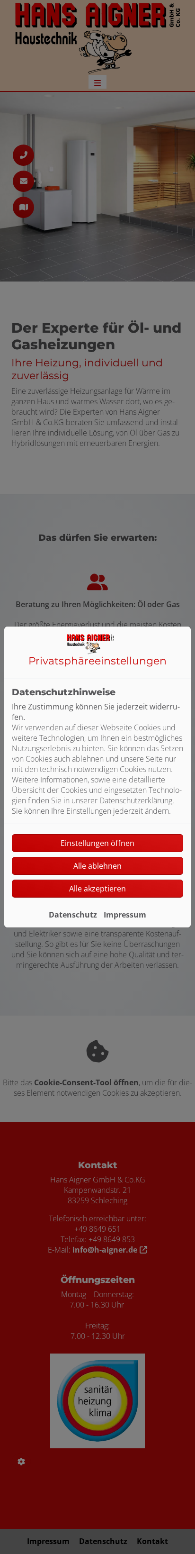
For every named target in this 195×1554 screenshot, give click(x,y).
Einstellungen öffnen (97, 843)
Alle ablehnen (97, 866)
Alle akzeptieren (97, 888)
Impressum (125, 914)
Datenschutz (73, 914)
